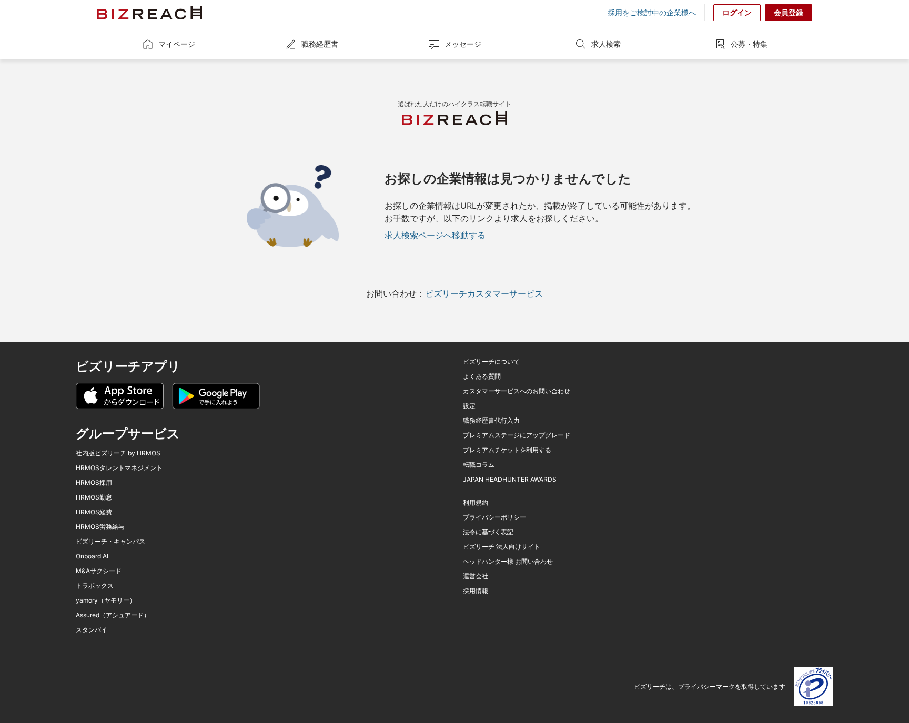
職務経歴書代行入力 (491, 420)
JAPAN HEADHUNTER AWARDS (510, 479)
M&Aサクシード (99, 571)
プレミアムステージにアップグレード (516, 435)
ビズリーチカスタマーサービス (484, 293)
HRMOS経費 (94, 512)
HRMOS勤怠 (94, 497)
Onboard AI (92, 556)
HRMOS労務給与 (100, 527)
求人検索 (606, 43)
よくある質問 (482, 376)
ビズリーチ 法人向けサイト (501, 547)
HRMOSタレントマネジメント (119, 468)
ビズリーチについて (491, 362)
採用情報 (475, 591)
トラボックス (95, 586)
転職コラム (478, 465)
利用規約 (475, 503)
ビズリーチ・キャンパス (110, 541)
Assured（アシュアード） (113, 615)
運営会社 (475, 576)
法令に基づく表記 (488, 532)
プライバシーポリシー (494, 517)
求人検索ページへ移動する (435, 235)
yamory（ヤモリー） (106, 600)
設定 (469, 406)
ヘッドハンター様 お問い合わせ (508, 561)
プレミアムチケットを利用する (507, 450)
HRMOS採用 (94, 483)
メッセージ (463, 43)
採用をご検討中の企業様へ (652, 12)
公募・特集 (749, 43)
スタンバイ (91, 630)
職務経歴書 (319, 43)
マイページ (176, 43)
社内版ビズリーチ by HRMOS (118, 453)
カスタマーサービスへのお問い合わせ (516, 391)
